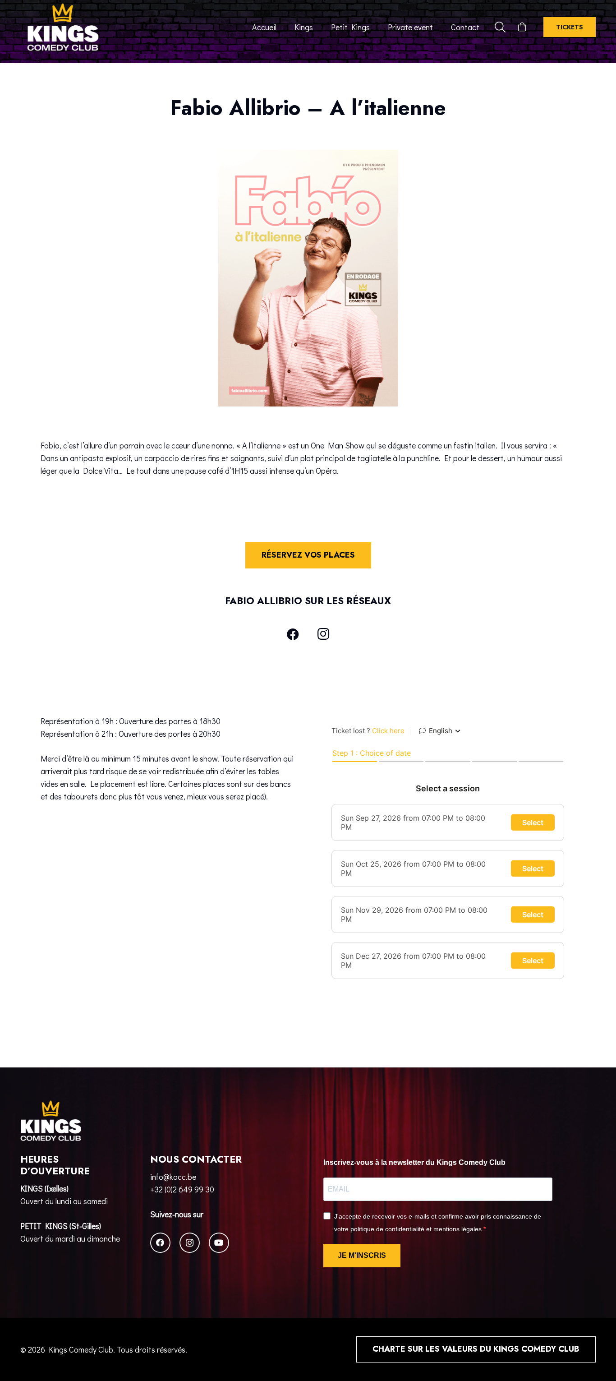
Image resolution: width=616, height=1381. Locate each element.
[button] (500, 27)
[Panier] (522, 27)
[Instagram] (323, 634)
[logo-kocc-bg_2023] (63, 27)
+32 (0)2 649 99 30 (182, 1189)
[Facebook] (293, 634)
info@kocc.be (173, 1176)
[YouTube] (219, 1243)
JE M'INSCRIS (362, 1255)
